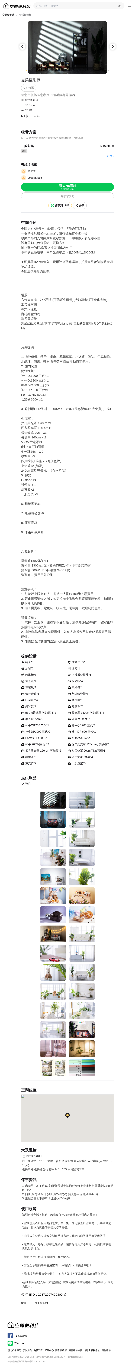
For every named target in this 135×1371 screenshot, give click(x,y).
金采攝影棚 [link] (25, 15)
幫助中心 (49, 1350)
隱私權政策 (61, 1350)
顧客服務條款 (75, 1350)
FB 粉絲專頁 (20, 1335)
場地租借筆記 (14, 1350)
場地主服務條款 (92, 1350)
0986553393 (35, 177)
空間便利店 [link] (8, 15)
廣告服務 (27, 1350)
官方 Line (19, 1343)
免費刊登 (38, 1350)
